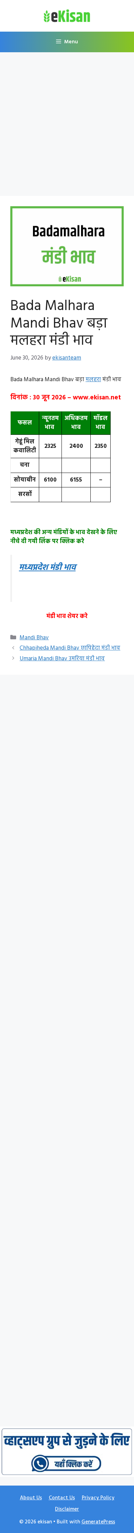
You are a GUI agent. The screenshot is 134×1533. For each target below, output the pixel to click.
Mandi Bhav (34, 637)
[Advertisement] (67, 126)
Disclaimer (67, 1509)
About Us (31, 1498)
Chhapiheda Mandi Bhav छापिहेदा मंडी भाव (70, 648)
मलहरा (93, 379)
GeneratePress (98, 1522)
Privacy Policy (98, 1498)
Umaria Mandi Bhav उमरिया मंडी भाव (62, 658)
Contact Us (62, 1498)
